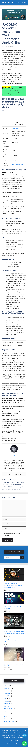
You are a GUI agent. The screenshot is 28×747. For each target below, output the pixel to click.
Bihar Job (7, 480)
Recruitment (15, 128)
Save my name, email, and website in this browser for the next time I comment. (15, 533)
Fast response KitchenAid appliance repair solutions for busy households (12, 641)
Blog (5, 698)
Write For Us (6, 733)
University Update (9, 721)
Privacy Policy (23, 730)
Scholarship (7, 714)
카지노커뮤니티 (22, 735)
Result (5, 711)
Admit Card (7, 688)
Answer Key (7, 693)
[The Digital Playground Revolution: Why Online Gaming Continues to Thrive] (14, 574)
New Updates (14, 480)
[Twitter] (12, 474)
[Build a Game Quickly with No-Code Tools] (14, 598)
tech (5, 716)
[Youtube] (16, 474)
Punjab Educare (14, 740)
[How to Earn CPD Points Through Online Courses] (14, 654)
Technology (7, 719)
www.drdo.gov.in (17, 164)
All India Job (7, 691)
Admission (7, 686)
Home (3, 730)
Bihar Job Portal (8, 2)
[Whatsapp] (7, 474)
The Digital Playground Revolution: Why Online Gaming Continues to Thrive (13, 585)
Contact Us (15, 730)
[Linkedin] (18, 474)
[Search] (22, 557)
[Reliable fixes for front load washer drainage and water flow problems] (14, 621)
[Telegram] (10, 474)
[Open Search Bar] (18, 2)
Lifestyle (6, 706)
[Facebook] (14, 474)
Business (6, 701)
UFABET (14, 737)
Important (7, 703)
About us (8, 730)
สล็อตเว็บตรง (14, 733)
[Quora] (20, 474)
